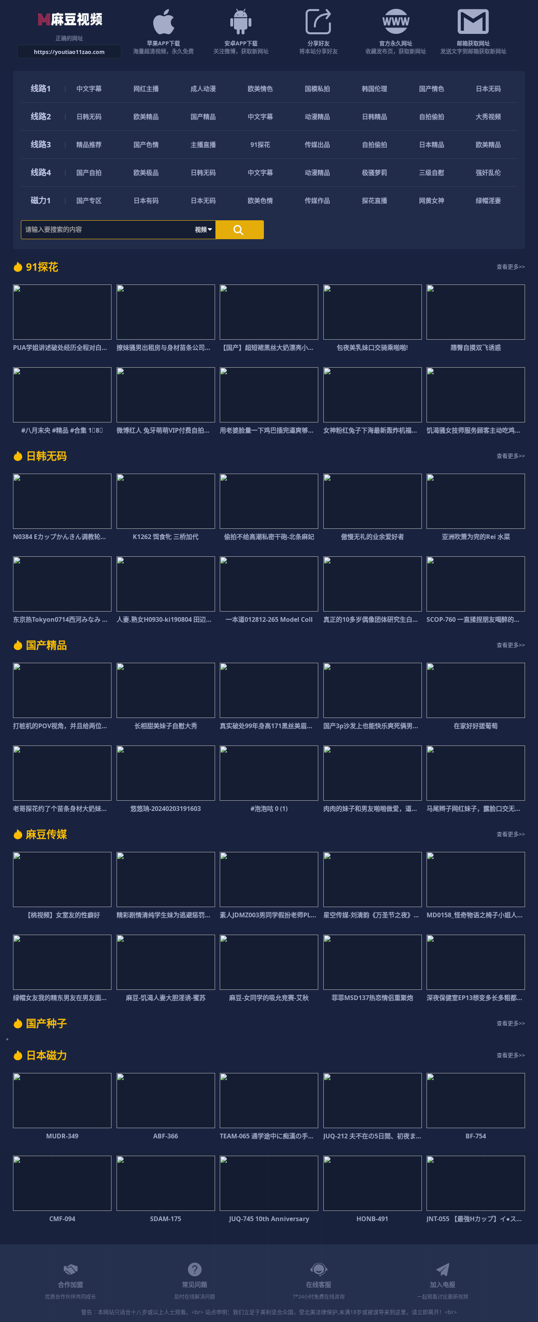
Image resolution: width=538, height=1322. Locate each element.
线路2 (41, 116)
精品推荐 (89, 144)
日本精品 (431, 144)
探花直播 (374, 200)
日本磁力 (46, 1055)
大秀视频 (488, 116)
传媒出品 (317, 144)
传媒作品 (317, 200)
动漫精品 (317, 116)
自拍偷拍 (431, 116)
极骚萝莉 (374, 172)
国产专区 (89, 200)
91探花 (260, 144)
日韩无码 (89, 116)
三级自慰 (431, 172)
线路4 (41, 172)
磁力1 (41, 200)
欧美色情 (260, 200)
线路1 (41, 88)
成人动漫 (203, 88)
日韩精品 (374, 116)
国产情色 (431, 88)
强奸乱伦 (488, 172)
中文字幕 (89, 88)
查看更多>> (511, 266)
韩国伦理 (374, 88)
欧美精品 (146, 116)
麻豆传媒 (46, 834)
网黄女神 (431, 200)
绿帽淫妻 (488, 200)
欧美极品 (146, 172)
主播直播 (203, 144)
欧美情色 (260, 88)
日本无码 (488, 88)
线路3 (41, 144)
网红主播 (146, 88)
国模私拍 (317, 88)
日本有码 (146, 200)
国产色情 (146, 144)
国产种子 (46, 1023)
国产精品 (203, 116)
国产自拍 (89, 172)
